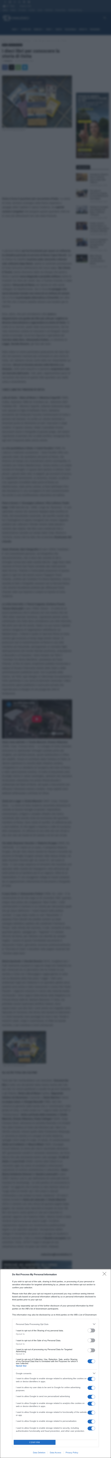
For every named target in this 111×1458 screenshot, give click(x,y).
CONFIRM (34, 1442)
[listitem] (55, 1324)
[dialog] (55, 1363)
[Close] (105, 1274)
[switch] (91, 1330)
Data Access (55, 1452)
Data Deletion (39, 1452)
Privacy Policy (72, 1452)
